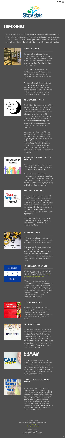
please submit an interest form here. (37, 276)
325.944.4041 (32, 424)
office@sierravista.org (32, 426)
